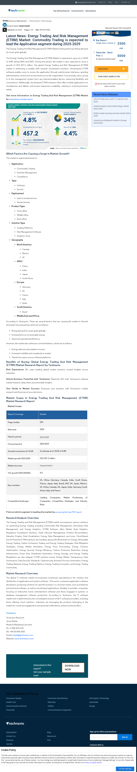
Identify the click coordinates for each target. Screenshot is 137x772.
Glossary (10, 740)
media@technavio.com (22, 635)
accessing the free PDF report (68, 512)
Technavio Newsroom (16, 21)
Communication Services (16, 706)
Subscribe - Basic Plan (104, 54)
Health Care (11, 702)
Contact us (125, 2)
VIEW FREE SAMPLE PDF (109, 76)
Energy (92, 706)
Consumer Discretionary (58, 698)
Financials (10, 710)
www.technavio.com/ (24, 638)
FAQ (116, 2)
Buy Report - (105, 41)
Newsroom (52, 736)
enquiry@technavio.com (86, 2)
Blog (110, 2)
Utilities (51, 706)
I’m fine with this (125, 769)
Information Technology (40, 21)
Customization (77, 11)
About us (101, 2)
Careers (9, 744)
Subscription (90, 11)
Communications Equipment (59, 710)
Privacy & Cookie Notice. (93, 763)
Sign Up (125, 737)
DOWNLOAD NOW (72, 667)
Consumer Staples (13, 698)
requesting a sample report (21, 99)
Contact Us (10, 736)
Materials (52, 702)
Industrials (93, 702)
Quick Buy (103, 69)
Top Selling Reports (61, 11)
